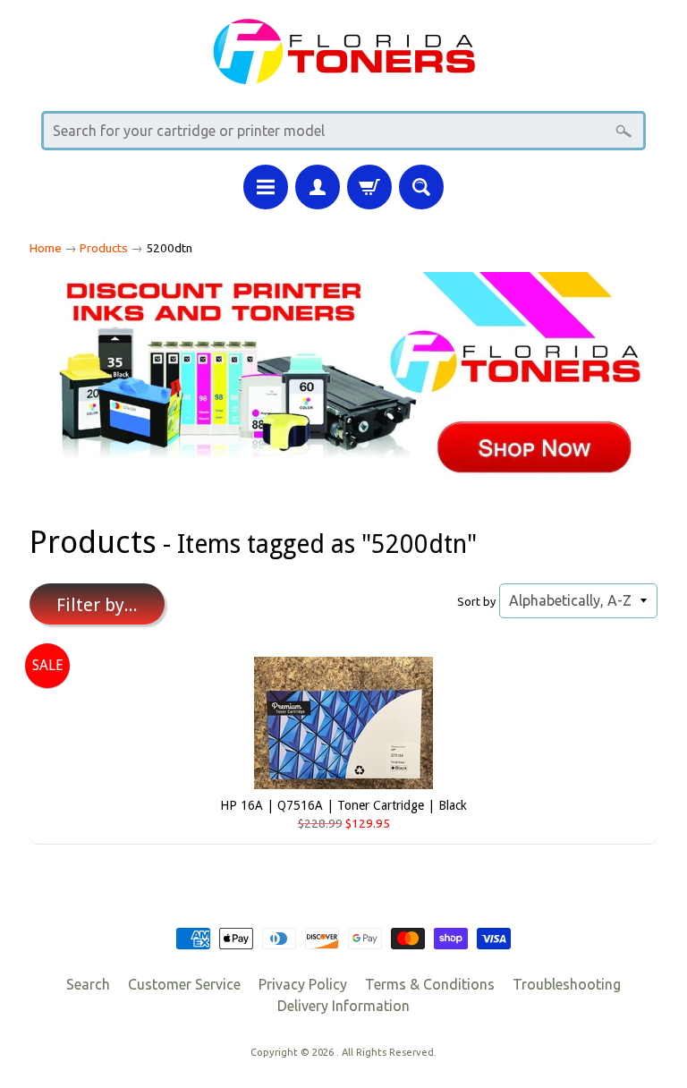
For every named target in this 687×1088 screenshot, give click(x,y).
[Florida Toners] (343, 72)
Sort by (476, 601)
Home (46, 248)
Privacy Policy (303, 984)
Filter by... (97, 605)
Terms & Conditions (430, 984)
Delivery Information (343, 1006)
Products (104, 248)
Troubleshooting (567, 984)
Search (88, 984)
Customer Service (184, 984)
